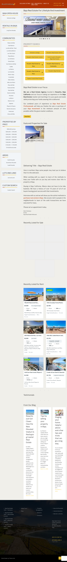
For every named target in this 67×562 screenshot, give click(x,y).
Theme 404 (12, 558)
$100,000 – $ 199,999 (11, 145)
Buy (32, 3)
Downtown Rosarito (11, 163)
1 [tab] (30, 299)
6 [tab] (49, 38)
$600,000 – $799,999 (11, 132)
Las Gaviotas (11, 72)
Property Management (39, 509)
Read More (27, 116)
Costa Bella (11, 77)
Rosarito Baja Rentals (55, 71)
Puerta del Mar (11, 88)
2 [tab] (41, 38)
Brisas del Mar (11, 114)
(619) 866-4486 (58, 5)
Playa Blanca (11, 56)
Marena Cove (11, 101)
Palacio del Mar (11, 43)
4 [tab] (45, 38)
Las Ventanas (11, 59)
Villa (38, 315)
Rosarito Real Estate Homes (55, 52)
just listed (49, 290)
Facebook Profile (60, 558)
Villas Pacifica (11, 80)
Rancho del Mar (11, 93)
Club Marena (11, 45)
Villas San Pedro (11, 82)
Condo (25, 352)
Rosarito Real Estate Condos (35, 57)
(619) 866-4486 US (57, 540)
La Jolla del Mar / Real (11, 48)
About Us (46, 3)
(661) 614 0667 (57, 3)
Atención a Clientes (58, 514)
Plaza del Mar (11, 85)
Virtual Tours (24, 508)
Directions (34, 4)
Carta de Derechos (57, 511)
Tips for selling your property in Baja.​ (44, 421)
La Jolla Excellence (11, 51)
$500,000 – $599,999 (11, 134)
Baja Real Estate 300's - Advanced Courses (8, 520)
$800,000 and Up (11, 129)
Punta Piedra (11, 61)
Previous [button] (25, 26)
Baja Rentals (38, 3)
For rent (26, 317)
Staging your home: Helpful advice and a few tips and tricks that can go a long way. (59, 430)
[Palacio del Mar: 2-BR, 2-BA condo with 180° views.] (45, 25)
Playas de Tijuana (11, 106)
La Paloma (11, 69)
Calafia (11, 67)
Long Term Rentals (11, 30)
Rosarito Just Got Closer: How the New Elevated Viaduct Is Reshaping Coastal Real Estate (30, 429)
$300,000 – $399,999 (11, 140)
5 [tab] (47, 38)
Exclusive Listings (25, 3)
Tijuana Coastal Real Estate (34, 78)
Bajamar (11, 103)
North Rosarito (11, 160)
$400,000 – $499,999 (11, 137)
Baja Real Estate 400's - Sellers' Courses (8, 526)
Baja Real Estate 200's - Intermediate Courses (9, 514)
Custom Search (11, 190)
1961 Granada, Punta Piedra (55, 302)
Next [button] (64, 26)
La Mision (11, 98)
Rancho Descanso (11, 109)
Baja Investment (34, 108)
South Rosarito (11, 165)
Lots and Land (11, 178)
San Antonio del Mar (11, 64)
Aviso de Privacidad (58, 508)
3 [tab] (43, 38)
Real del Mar (11, 90)
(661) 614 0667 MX (57, 537)
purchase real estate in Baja (33, 197)
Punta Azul (11, 111)
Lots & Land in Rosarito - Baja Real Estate (55, 58)
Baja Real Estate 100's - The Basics (8, 509)
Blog (22, 511)
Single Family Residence (29, 315)
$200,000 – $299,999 (11, 142)
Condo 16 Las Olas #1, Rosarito (55, 372)
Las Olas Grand (11, 53)
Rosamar (11, 96)
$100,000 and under (11, 147)
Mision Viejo (11, 74)
